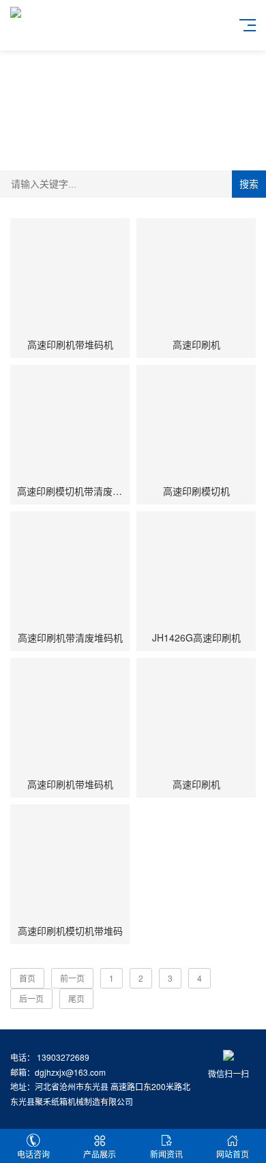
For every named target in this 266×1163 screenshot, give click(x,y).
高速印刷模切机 (196, 491)
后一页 (31, 998)
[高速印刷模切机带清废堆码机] (70, 424)
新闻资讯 (166, 1154)
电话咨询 (33, 1154)
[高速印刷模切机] (196, 424)
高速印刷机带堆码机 (70, 344)
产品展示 (99, 1154)
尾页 (76, 998)
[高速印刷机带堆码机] (70, 278)
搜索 (248, 184)
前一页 (72, 978)
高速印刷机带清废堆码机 (70, 637)
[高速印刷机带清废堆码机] (70, 571)
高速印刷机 (196, 344)
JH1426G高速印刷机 (196, 637)
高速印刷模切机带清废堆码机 (79, 491)
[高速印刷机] (196, 278)
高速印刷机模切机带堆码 (70, 930)
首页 (27, 978)
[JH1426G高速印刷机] (196, 571)
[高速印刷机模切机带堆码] (70, 864)
